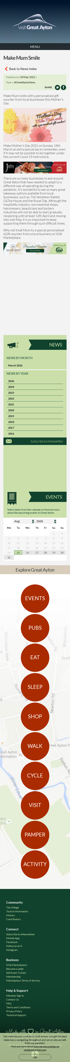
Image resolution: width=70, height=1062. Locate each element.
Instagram (12, 949)
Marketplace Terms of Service (23, 980)
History (10, 915)
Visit (35, 805)
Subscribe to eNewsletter (46, 441)
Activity (35, 864)
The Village (12, 907)
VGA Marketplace (16, 964)
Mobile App (13, 938)
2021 (11, 404)
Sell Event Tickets (16, 972)
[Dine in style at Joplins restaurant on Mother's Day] (35, 167)
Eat (35, 657)
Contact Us (12, 999)
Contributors (13, 919)
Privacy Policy (14, 1011)
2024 (11, 386)
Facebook (12, 941)
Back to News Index (23, 69)
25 (18, 552)
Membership (13, 976)
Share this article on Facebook (63, 87)
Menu (35, 47)
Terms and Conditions (18, 1007)
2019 (11, 416)
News (55, 344)
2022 (11, 398)
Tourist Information (17, 911)
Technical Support (16, 1015)
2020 (11, 410)
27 (36, 552)
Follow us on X (14, 945)
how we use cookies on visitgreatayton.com (41, 1048)
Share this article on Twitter (57, 87)
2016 (11, 433)
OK (35, 1057)
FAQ (8, 1003)
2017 (11, 427)
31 (8, 557)
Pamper (35, 834)
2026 (11, 380)
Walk (35, 746)
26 (27, 552)
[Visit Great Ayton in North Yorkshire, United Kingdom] (35, 22)
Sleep (35, 687)
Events (54, 497)
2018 (11, 421)
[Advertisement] (35, 300)
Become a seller (15, 968)
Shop (35, 716)
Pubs (35, 628)
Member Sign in (15, 995)
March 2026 (15, 365)
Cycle (35, 775)
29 (53, 552)
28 (45, 552)
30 (62, 552)
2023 (11, 392)
